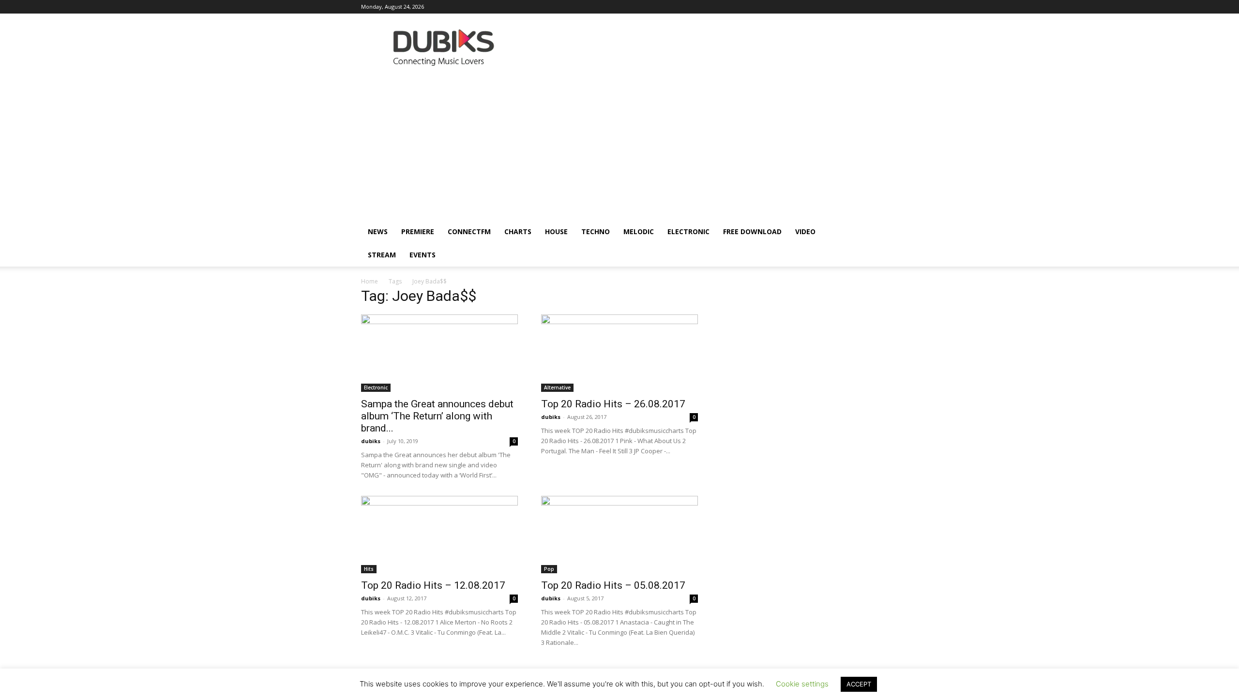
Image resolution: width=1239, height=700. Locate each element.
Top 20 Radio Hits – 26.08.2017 (613, 404)
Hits (369, 569)
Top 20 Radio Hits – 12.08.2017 (433, 585)
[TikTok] (838, 7)
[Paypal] (791, 7)
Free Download (752, 231)
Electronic (688, 231)
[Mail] (775, 7)
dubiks (370, 441)
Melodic (638, 231)
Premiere (417, 231)
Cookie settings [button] (802, 683)
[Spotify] (823, 7)
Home (369, 281)
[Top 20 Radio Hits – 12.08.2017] (439, 534)
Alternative (557, 387)
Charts (517, 231)
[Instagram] (759, 7)
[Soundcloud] (807, 7)
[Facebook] (743, 7)
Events (422, 254)
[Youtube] (870, 7)
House (556, 231)
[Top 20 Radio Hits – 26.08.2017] (619, 353)
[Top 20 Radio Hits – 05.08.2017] (619, 534)
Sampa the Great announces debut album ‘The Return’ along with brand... (437, 416)
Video (805, 231)
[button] (866, 232)
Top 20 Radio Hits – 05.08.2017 (613, 585)
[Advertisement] (619, 147)
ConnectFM (469, 231)
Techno (595, 231)
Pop (549, 569)
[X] (854, 7)
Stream (382, 254)
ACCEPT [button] (858, 684)
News (378, 231)
